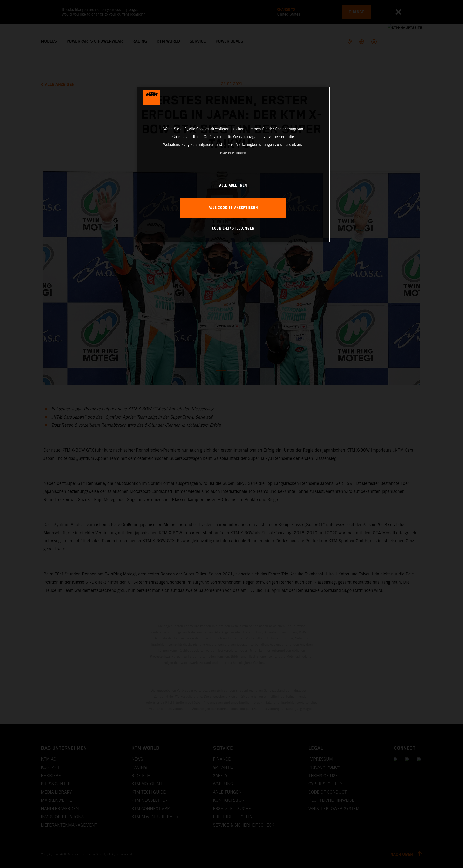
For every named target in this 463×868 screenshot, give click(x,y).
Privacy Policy (227, 152)
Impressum (241, 152)
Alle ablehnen (233, 185)
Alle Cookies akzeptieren (233, 208)
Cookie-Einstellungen (233, 228)
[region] (233, 164)
